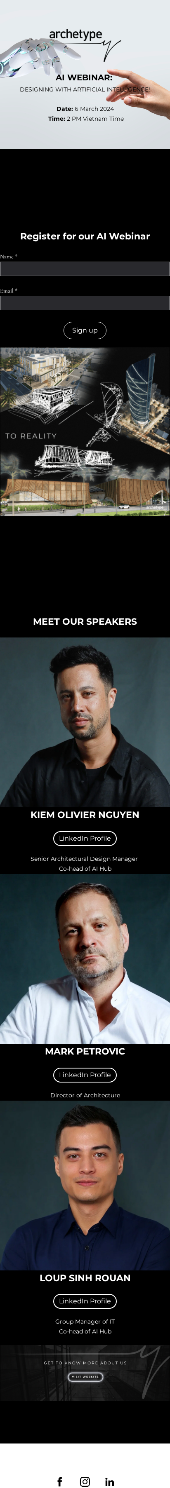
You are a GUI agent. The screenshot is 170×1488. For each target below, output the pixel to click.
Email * (8, 291)
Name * (8, 256)
